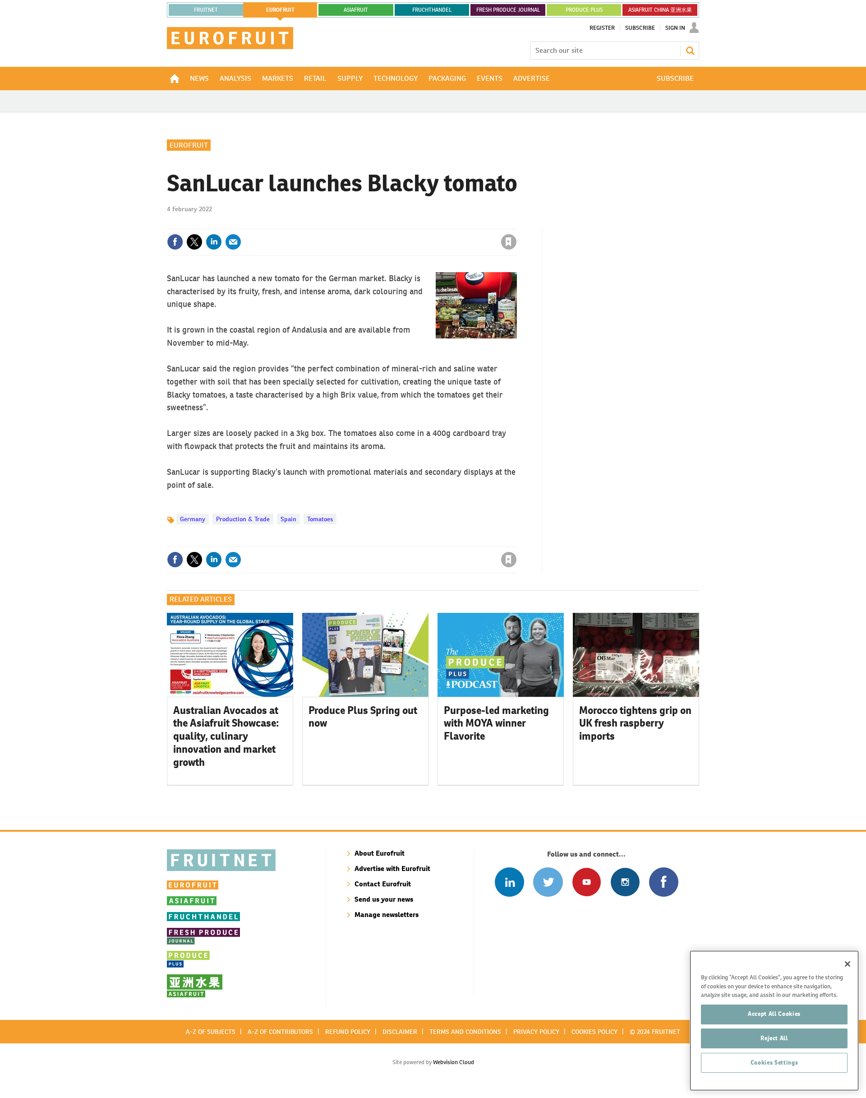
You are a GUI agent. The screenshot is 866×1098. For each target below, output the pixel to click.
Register (602, 28)
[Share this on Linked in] (214, 242)
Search (690, 50)
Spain (288, 519)
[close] (516, 223)
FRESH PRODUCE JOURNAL (508, 10)
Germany (192, 519)
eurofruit (280, 10)
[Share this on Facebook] (175, 242)
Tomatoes (320, 519)
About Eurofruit (380, 853)
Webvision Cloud (453, 1062)
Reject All (774, 1038)
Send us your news (384, 899)
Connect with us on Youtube (586, 882)
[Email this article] (233, 242)
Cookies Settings (774, 1062)
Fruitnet (206, 10)
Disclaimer (399, 1032)
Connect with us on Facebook (663, 882)
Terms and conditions (465, 1032)
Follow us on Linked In (509, 882)
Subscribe (640, 28)
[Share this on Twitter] (194, 242)
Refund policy (347, 1032)
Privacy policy (536, 1032)
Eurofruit (189, 145)
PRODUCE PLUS (584, 10)
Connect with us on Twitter (547, 882)
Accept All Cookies (774, 1014)
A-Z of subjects (210, 1032)
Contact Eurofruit (383, 884)
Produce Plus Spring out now (363, 717)
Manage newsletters (387, 914)
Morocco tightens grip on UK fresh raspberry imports (635, 723)
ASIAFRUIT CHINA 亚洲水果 (660, 10)
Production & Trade (243, 519)
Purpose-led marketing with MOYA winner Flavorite (496, 723)
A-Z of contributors (280, 1032)
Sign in (401, 223)
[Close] (847, 964)
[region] (774, 1020)
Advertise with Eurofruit (392, 868)
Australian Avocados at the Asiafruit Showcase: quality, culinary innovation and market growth (226, 736)
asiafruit (356, 10)
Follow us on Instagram (625, 882)
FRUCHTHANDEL (431, 10)
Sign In (675, 28)
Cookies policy (594, 1032)
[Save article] (509, 242)
